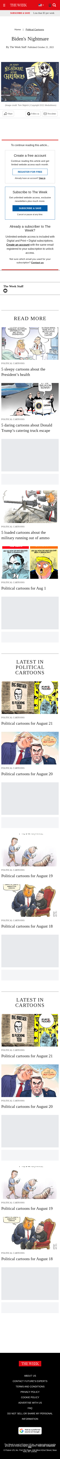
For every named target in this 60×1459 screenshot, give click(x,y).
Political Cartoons (35, 29)
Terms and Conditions (30, 1386)
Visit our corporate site (41, 1446)
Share (10, 114)
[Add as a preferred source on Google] (30, 1430)
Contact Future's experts (30, 1381)
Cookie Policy (30, 1397)
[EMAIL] (6, 290)
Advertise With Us (30, 1402)
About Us (30, 1375)
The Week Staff (18, 47)
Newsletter (52, 114)
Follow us (35, 114)
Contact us (37, 262)
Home (17, 29)
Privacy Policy (30, 1392)
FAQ (30, 1408)
